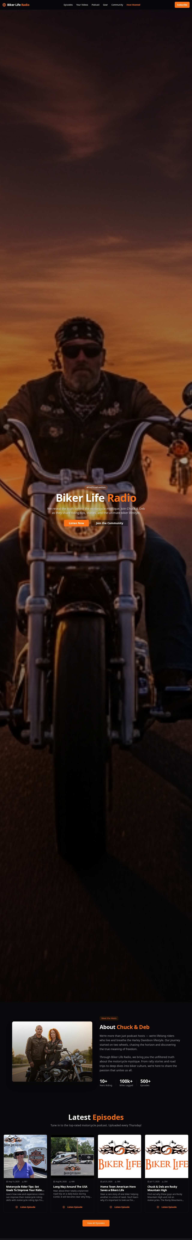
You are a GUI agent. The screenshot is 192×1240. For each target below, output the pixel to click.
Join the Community (109, 523)
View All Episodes (96, 1223)
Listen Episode (27, 1207)
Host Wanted (133, 4)
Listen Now (76, 523)
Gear (105, 4)
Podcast (95, 4)
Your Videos (82, 4)
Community (117, 4)
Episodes (68, 4)
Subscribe (182, 4)
